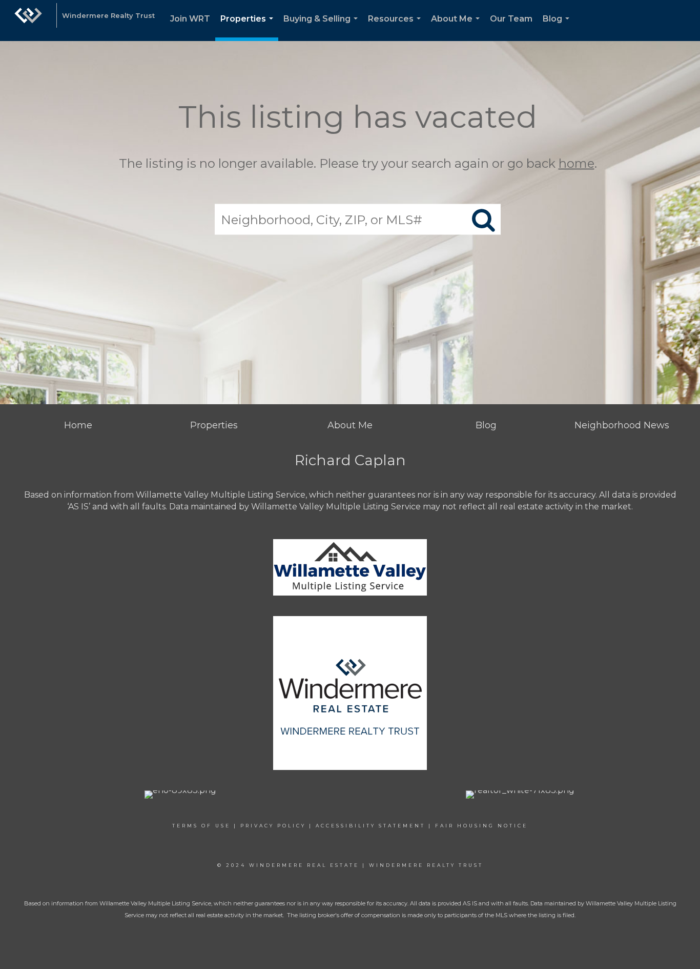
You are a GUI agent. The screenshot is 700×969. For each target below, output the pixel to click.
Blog (558, 27)
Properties (248, 27)
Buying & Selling (322, 27)
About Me (457, 27)
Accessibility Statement (370, 825)
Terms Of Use (201, 825)
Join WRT (190, 19)
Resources (396, 27)
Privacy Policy (273, 825)
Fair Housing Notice (481, 825)
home (576, 163)
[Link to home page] (28, 20)
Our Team (511, 19)
